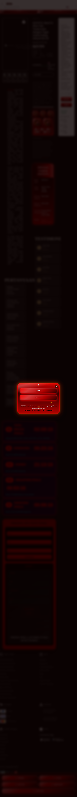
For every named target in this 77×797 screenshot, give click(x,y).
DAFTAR (38, 398)
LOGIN (38, 391)
